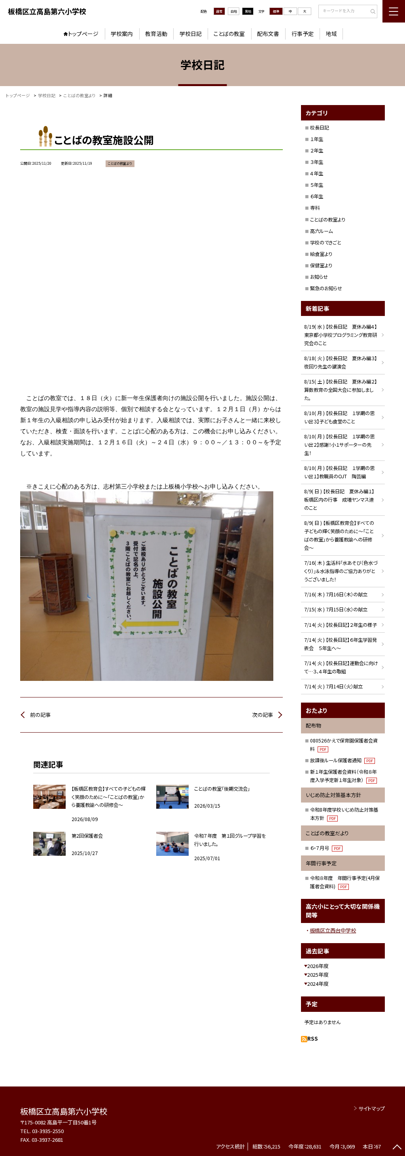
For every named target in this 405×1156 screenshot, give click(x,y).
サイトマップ (371, 1108)
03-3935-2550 (48, 1131)
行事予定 (302, 34)
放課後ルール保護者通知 (341, 760)
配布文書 (268, 34)
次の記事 (262, 714)
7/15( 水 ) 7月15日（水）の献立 (335, 609)
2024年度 (318, 983)
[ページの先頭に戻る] (397, 1148)
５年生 (316, 184)
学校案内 (122, 34)
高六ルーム (321, 231)
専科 (315, 207)
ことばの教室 (229, 34)
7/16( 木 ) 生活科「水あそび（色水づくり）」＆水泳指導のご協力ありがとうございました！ (341, 571)
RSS (312, 1038)
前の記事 (40, 714)
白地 (234, 11)
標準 (276, 11)
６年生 (316, 196)
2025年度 (318, 974)
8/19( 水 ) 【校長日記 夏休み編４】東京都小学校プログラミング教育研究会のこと (340, 335)
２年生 (316, 150)
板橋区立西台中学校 (333, 930)
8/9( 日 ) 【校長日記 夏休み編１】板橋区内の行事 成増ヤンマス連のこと (339, 499)
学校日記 (191, 34)
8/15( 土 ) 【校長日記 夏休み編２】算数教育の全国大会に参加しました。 (340, 390)
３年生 (316, 161)
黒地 (248, 11)
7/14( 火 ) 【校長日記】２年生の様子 (340, 624)
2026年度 (318, 966)
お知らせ (319, 276)
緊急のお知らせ (326, 288)
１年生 (316, 139)
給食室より (321, 254)
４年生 (316, 173)
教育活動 (156, 34)
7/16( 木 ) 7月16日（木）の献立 (335, 594)
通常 (219, 11)
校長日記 (319, 127)
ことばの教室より (327, 219)
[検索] (370, 12)
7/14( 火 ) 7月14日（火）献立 (333, 686)
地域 (331, 34)
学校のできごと (325, 242)
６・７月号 (325, 847)
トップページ (83, 34)
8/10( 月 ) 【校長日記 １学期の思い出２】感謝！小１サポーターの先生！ (339, 445)
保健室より (321, 265)
